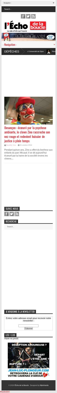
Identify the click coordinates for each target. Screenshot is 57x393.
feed (33, 16)
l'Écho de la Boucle (21, 385)
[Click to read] (43, 51)
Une (14, 145)
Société (9, 145)
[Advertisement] (28, 74)
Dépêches (11, 51)
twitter (28, 16)
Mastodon (5, 391)
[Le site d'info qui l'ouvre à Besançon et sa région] (29, 30)
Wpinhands (44, 385)
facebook (23, 16)
